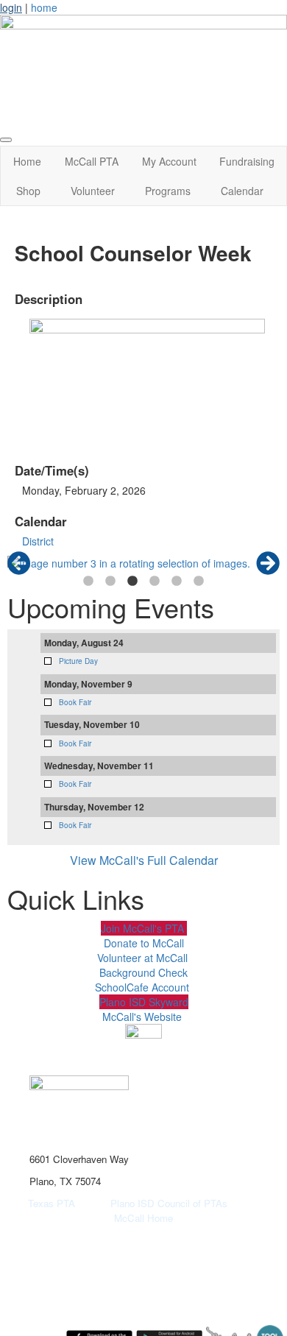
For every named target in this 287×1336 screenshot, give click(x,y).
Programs (168, 190)
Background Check (143, 972)
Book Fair (75, 702)
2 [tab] (110, 581)
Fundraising (246, 161)
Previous (19, 563)
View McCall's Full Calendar (144, 860)
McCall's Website (142, 1016)
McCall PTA (91, 161)
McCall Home (143, 1218)
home (44, 7)
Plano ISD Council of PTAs (185, 1203)
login (11, 7)
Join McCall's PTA (144, 928)
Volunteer (93, 190)
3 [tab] (132, 581)
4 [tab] (154, 581)
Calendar (242, 190)
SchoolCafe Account (142, 987)
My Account (169, 161)
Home (27, 161)
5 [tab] (176, 581)
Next (268, 563)
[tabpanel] (143, 563)
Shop (28, 190)
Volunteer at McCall (142, 957)
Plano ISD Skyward (143, 1001)
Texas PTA (51, 1203)
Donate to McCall (144, 943)
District (38, 541)
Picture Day (78, 661)
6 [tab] (198, 581)
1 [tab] (88, 581)
